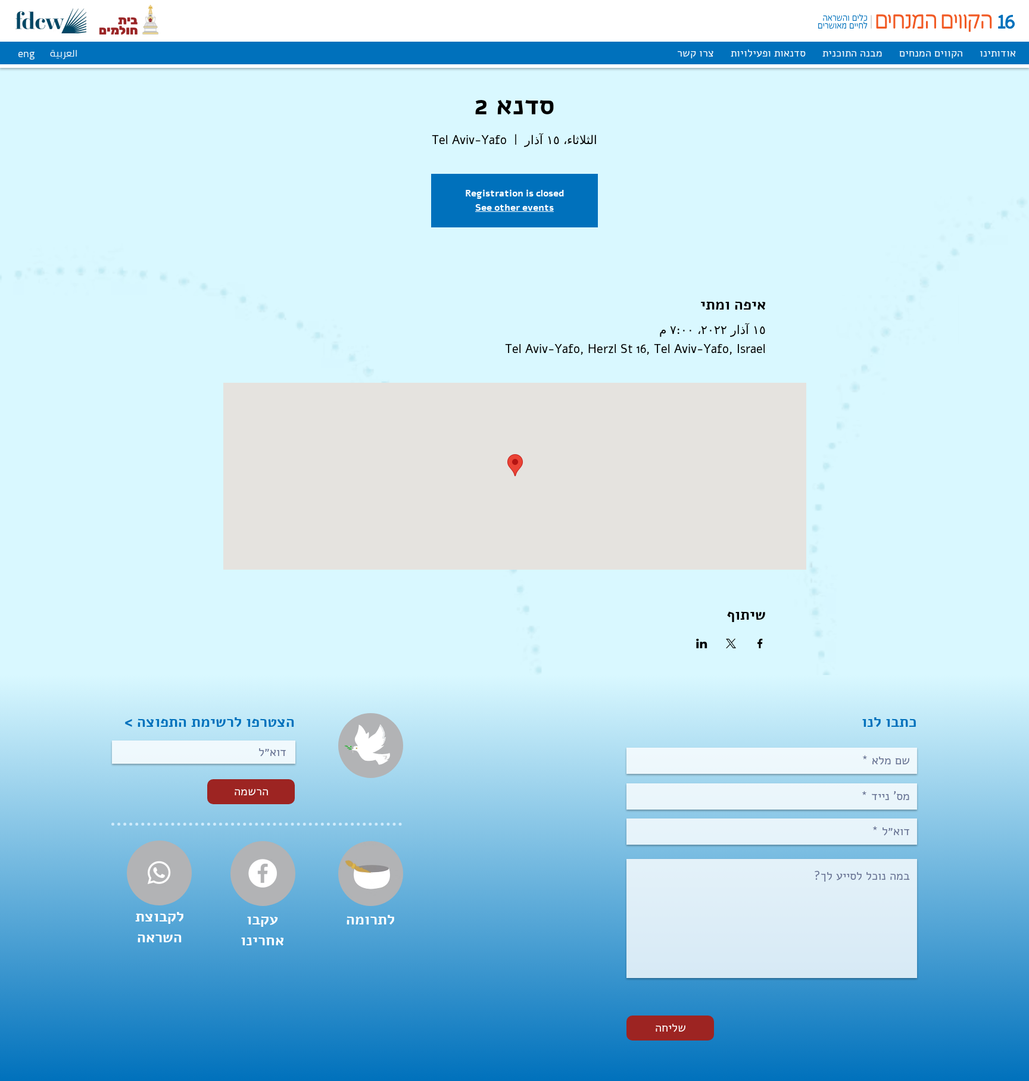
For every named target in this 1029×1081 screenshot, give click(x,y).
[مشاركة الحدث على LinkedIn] (701, 643)
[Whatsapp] (159, 872)
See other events (514, 207)
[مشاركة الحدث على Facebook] (760, 643)
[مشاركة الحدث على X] (731, 643)
